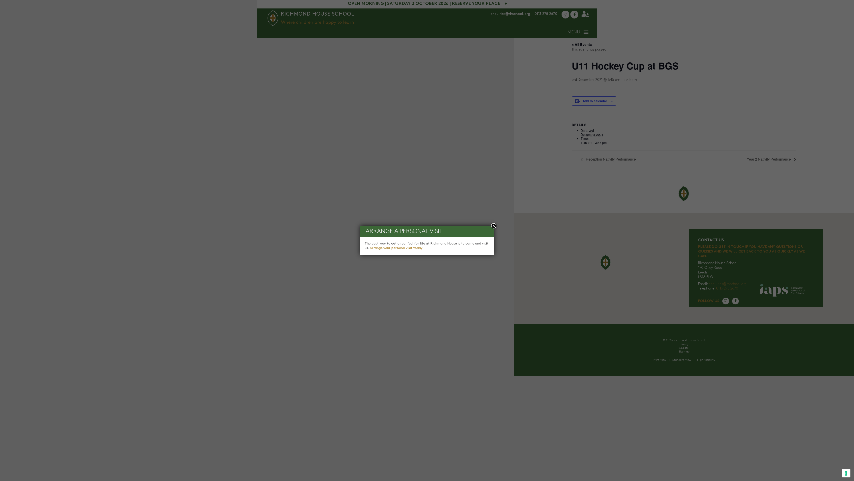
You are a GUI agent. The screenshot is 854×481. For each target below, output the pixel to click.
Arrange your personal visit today (396, 248)
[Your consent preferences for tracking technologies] (846, 473)
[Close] (493, 225)
